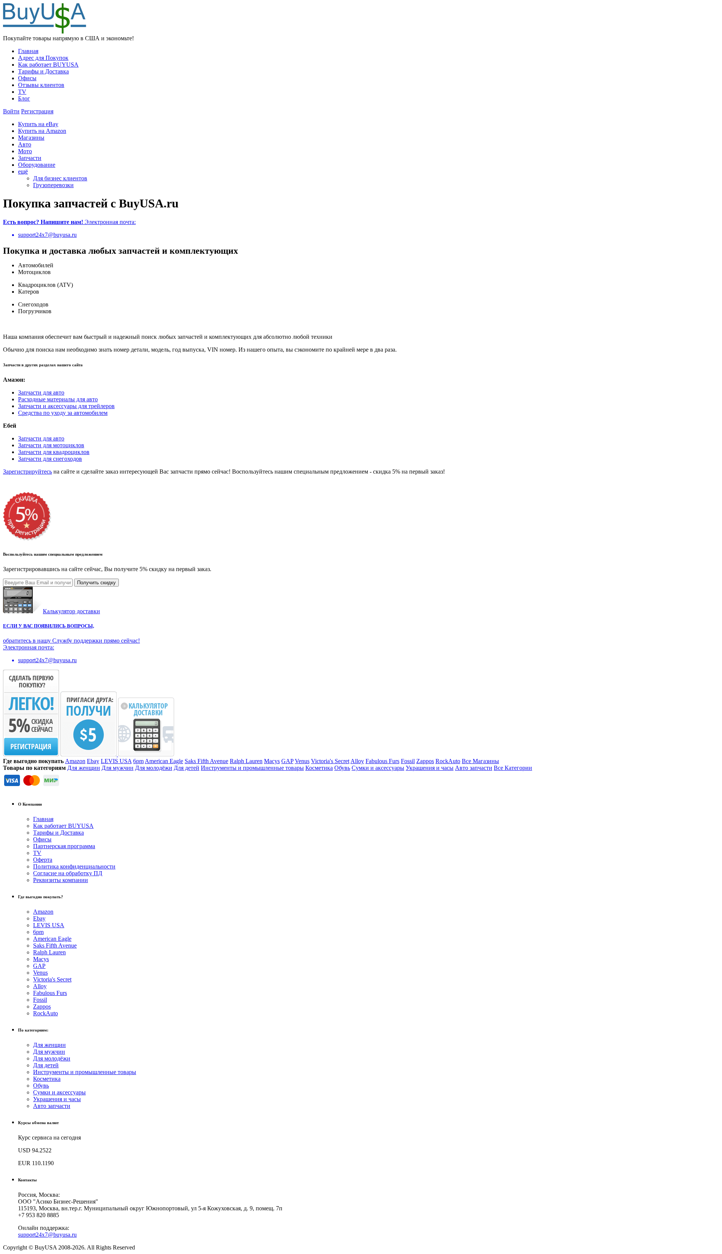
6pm (138, 761)
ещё (23, 171)
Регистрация (37, 111)
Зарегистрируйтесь (27, 471)
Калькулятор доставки (71, 611)
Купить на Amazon (42, 131)
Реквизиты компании (60, 880)
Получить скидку (96, 582)
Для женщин (83, 768)
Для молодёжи (153, 768)
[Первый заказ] (31, 754)
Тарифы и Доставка (43, 71)
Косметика (319, 768)
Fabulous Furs (382, 761)
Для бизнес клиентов (60, 178)
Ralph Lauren (246, 761)
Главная (28, 51)
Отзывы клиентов (41, 85)
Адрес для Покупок (43, 58)
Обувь (342, 768)
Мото (25, 151)
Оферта (42, 859)
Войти (11, 111)
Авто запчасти (473, 768)
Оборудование (36, 165)
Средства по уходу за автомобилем (63, 413)
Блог (24, 98)
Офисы (27, 78)
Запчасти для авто (41, 392)
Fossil (408, 761)
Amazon (75, 761)
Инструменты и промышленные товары (252, 768)
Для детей (186, 768)
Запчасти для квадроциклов (53, 452)
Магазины (31, 137)
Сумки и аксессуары (378, 768)
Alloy (357, 761)
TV (22, 91)
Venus (302, 761)
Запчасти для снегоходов (50, 459)
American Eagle (164, 761)
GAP (287, 761)
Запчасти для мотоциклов (51, 445)
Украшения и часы (430, 768)
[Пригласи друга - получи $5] (89, 754)
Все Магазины (480, 761)
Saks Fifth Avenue (206, 761)
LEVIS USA (116, 761)
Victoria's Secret (330, 761)
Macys (272, 761)
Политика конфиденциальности (74, 866)
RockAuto (447, 761)
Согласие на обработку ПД (67, 873)
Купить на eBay (38, 124)
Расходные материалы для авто (58, 399)
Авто (24, 144)
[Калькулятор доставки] (146, 754)
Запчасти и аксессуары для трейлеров (66, 406)
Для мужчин (117, 768)
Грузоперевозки (53, 185)
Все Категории (513, 768)
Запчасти (29, 158)
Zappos (425, 761)
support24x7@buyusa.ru (47, 1234)
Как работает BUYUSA (48, 64)
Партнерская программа (64, 846)
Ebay (93, 761)
